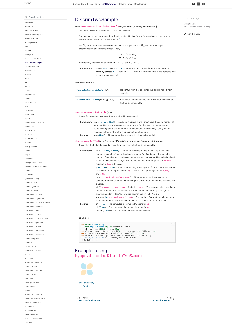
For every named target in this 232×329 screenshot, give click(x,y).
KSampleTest (30, 310)
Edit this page (193, 34)
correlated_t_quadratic (34, 230)
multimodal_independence (36, 166)
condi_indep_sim (32, 238)
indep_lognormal (32, 186)
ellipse (27, 154)
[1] (120, 39)
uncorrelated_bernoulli (34, 122)
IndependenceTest (33, 302)
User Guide (95, 4)
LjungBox (29, 54)
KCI (26, 82)
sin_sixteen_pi (31, 138)
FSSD (27, 86)
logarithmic (30, 126)
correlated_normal (33, 214)
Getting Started (80, 4)
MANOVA (29, 22)
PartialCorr (29, 74)
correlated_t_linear (33, 226)
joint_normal (30, 102)
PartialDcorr (30, 70)
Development (140, 4)
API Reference (109, 4)
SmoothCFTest (31, 30)
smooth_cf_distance (33, 294)
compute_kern (31, 266)
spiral (27, 118)
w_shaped (29, 114)
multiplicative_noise (33, 162)
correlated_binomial (33, 210)
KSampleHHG (31, 42)
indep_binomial (31, 190)
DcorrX (28, 50)
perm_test (29, 278)
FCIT (27, 78)
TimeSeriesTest (31, 314)
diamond (28, 158)
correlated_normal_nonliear (37, 218)
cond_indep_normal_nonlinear (38, 202)
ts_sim (27, 254)
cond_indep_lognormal (34, 198)
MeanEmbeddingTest (34, 34)
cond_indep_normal (33, 194)
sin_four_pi (29, 134)
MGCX (28, 46)
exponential (30, 94)
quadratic (29, 110)
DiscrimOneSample (33, 58)
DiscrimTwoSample (33, 62)
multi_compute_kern (33, 270)
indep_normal (31, 182)
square (28, 142)
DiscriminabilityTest (33, 318)
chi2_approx (30, 286)
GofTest (28, 322)
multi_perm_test (32, 282)
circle (27, 150)
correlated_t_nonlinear (34, 234)
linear (27, 90)
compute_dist (31, 274)
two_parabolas (31, 146)
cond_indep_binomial (34, 206)
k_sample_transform (33, 262)
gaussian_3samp (32, 178)
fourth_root (30, 130)
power (27, 290)
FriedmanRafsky (32, 38)
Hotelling (29, 26)
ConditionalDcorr (32, 66)
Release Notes (125, 4)
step (27, 106)
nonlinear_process (33, 250)
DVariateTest (30, 306)
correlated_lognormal (34, 222)
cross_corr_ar (31, 246)
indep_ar (28, 242)
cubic (27, 98)
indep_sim (29, 170)
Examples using (198, 25)
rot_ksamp (29, 174)
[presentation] (85, 45)
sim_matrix (29, 258)
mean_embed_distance (35, 298)
